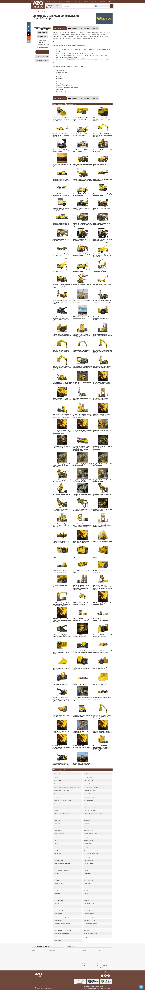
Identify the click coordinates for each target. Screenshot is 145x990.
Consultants (85, 954)
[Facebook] (29, 30)
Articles (68, 952)
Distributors (85, 956)
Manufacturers (85, 958)
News (68, 950)
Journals (69, 964)
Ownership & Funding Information (102, 966)
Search (99, 952)
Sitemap (99, 962)
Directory (68, 1)
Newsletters (85, 962)
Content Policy (100, 964)
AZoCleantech (35, 956)
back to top (106, 971)
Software (69, 966)
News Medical (52, 956)
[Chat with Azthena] (141, 987)
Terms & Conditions (102, 958)
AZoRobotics (35, 954)
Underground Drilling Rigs (66, 11)
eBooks (68, 958)
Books (68, 956)
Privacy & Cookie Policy (103, 960)
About (98, 950)
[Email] (29, 41)
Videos (68, 960)
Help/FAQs (84, 964)
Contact (99, 954)
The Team (84, 966)
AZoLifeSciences (53, 958)
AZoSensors (52, 950)
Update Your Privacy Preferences (44, 988)
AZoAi (50, 954)
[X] (29, 34)
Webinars (84, 952)
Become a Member (86, 960)
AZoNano (34, 952)
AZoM (33, 950)
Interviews (84, 950)
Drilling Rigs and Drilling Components (48, 11)
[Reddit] (29, 38)
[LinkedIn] (29, 27)
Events (68, 962)
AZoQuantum (52, 952)
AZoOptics (35, 958)
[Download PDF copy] (29, 23)
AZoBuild (34, 960)
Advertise (99, 956)
